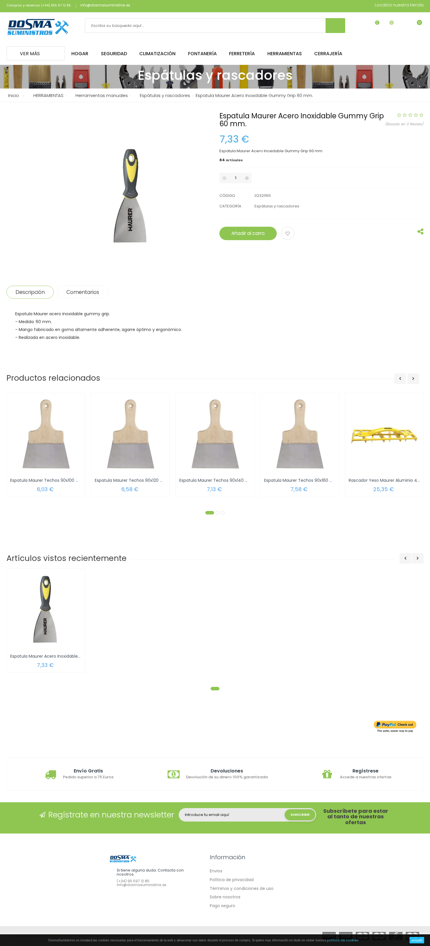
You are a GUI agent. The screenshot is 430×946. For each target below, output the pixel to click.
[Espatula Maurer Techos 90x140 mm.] (214, 434)
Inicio (13, 95)
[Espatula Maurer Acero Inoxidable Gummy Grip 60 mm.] (45, 610)
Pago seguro (222, 906)
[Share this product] (420, 233)
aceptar (417, 940)
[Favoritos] (373, 26)
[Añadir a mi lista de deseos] (288, 234)
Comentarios (82, 292)
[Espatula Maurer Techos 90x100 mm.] (45, 434)
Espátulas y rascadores (276, 206)
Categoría (230, 206)
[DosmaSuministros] (38, 27)
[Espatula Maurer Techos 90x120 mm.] (130, 434)
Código (227, 195)
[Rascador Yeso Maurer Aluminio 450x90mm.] (384, 434)
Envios (216, 871)
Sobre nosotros (225, 897)
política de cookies (343, 940)
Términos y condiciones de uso (242, 888)
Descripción (30, 292)
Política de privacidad (232, 880)
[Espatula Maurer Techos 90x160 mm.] (299, 434)
